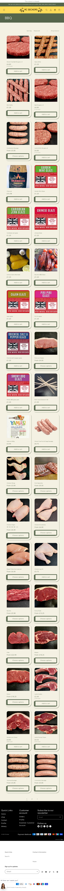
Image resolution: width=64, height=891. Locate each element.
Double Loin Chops (12, 737)
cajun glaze (10, 316)
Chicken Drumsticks (40, 524)
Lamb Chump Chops (40, 737)
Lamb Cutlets (38, 694)
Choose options (18, 156)
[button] (4, 10)
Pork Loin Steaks (39, 358)
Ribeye (36, 652)
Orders (21, 817)
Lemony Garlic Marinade (13, 274)
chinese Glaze (38, 233)
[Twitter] (39, 826)
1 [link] (26, 799)
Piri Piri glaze (38, 316)
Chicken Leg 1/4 (39, 569)
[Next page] (37, 799)
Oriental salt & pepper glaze (14, 358)
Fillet (8, 652)
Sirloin (8, 694)
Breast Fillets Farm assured (14, 569)
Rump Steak (38, 610)
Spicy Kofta (38, 62)
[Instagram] (41, 826)
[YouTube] (47, 826)
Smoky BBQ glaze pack (13, 399)
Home (3, 814)
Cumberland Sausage (12, 148)
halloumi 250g (11, 441)
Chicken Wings (11, 483)
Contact (4, 820)
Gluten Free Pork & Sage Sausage (44, 441)
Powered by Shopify (20, 887)
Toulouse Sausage (12, 780)
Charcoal (9, 191)
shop (3, 817)
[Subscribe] (37, 871)
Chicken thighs (11, 524)
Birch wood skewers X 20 (41, 399)
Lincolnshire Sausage (40, 780)
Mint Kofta (10, 105)
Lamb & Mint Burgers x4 (41, 148)
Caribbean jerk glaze (12, 233)
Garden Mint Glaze (40, 191)
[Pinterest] (44, 826)
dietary (3, 826)
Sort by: (29, 31)
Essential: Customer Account (26, 824)
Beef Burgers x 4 (39, 105)
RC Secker (12, 887)
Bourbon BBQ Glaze (40, 274)
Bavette (9, 610)
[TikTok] (50, 826)
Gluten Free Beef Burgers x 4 (14, 62)
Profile (3, 823)
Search (7, 856)
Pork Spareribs (39, 483)
